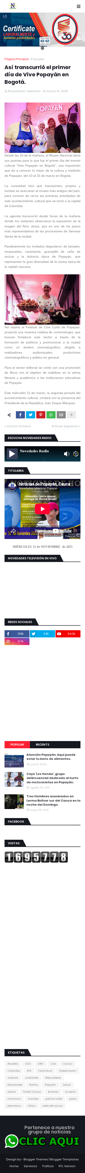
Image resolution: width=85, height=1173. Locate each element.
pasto (72, 1099)
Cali (53, 1064)
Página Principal (16, 59)
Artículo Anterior (19, 426)
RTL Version (67, 1166)
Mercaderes (53, 1078)
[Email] (61, 414)
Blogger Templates (64, 1159)
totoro (31, 1106)
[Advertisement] (42, 693)
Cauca (67, 1064)
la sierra (70, 1092)
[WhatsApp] (51, 414)
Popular (17, 744)
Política (47, 1166)
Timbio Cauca (32, 1092)
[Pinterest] (40, 414)
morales (33, 1099)
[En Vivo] (12, 453)
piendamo (14, 1106)
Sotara (11, 1092)
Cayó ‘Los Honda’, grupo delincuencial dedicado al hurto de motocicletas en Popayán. (52, 778)
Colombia (13, 1071)
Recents (42, 744)
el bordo (53, 1092)
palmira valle (53, 1099)
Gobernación (67, 1071)
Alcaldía (12, 1064)
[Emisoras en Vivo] (75, 454)
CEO (28, 1064)
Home (14, 1166)
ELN (29, 1071)
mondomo (14, 1099)
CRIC (41, 1064)
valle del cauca (52, 1106)
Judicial (12, 1078)
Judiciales (31, 1078)
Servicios (30, 1166)
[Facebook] (20, 414)
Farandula (45, 1071)
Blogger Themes (36, 1159)
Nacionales (14, 1085)
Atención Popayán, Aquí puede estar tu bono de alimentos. (51, 757)
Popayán (37, 59)
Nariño (33, 1085)
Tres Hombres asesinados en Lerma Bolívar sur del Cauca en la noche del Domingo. (53, 800)
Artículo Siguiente (65, 426)
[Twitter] (30, 414)
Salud (66, 1085)
